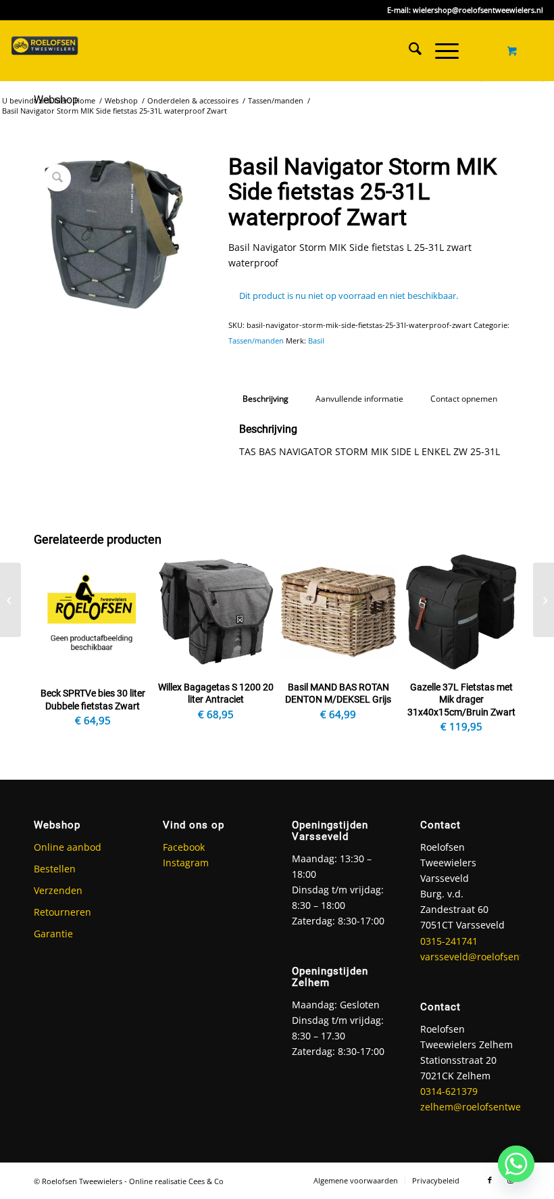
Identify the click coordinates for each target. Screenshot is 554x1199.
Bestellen (55, 868)
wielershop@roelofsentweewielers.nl (478, 10)
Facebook (184, 847)
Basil (316, 340)
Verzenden (58, 890)
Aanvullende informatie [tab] (359, 399)
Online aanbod (67, 847)
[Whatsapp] (516, 1164)
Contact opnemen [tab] (463, 399)
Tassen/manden (256, 340)
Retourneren (62, 912)
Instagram (186, 862)
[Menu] (440, 50)
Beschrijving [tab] (265, 399)
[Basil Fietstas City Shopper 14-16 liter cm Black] (10, 600)
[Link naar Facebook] (490, 1180)
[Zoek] (408, 50)
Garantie (53, 933)
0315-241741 (449, 941)
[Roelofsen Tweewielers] (44, 50)
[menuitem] (408, 50)
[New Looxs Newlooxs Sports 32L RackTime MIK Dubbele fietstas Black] (543, 600)
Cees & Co (206, 1181)
